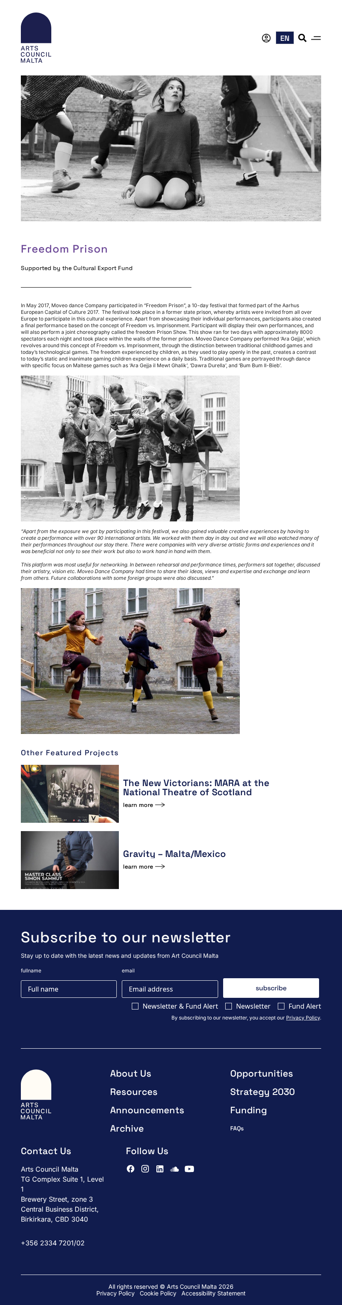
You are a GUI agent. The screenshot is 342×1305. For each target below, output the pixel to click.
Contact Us (46, 1151)
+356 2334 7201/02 (53, 1243)
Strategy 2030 (262, 1091)
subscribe (271, 988)
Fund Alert (305, 1006)
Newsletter (253, 1006)
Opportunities (261, 1073)
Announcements (147, 1110)
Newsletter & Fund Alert (180, 1006)
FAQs (237, 1128)
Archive (127, 1128)
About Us (130, 1073)
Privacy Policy (303, 1017)
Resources (134, 1091)
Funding (248, 1110)
